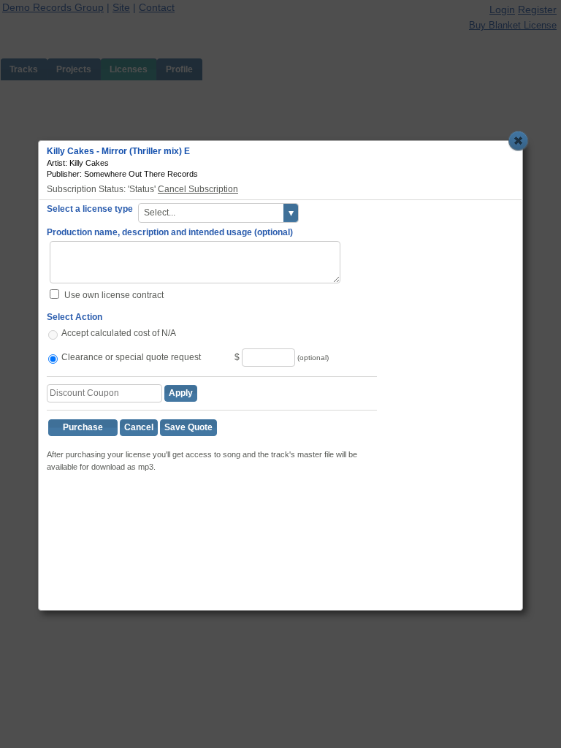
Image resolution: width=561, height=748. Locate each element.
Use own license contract (114, 295)
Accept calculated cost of (110, 333)
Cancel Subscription (198, 189)
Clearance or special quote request (131, 357)
